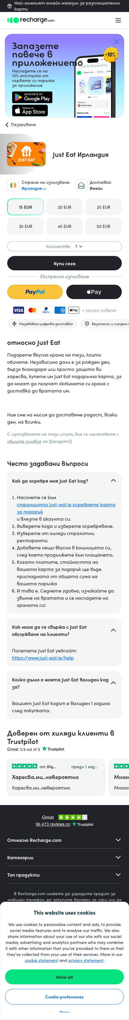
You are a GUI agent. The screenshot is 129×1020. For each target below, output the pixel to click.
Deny (65, 1012)
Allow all (64, 977)
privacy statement (86, 960)
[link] (32, 97)
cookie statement (41, 960)
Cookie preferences (64, 997)
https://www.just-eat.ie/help (43, 657)
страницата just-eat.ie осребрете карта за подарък (66, 508)
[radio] (25, 206)
